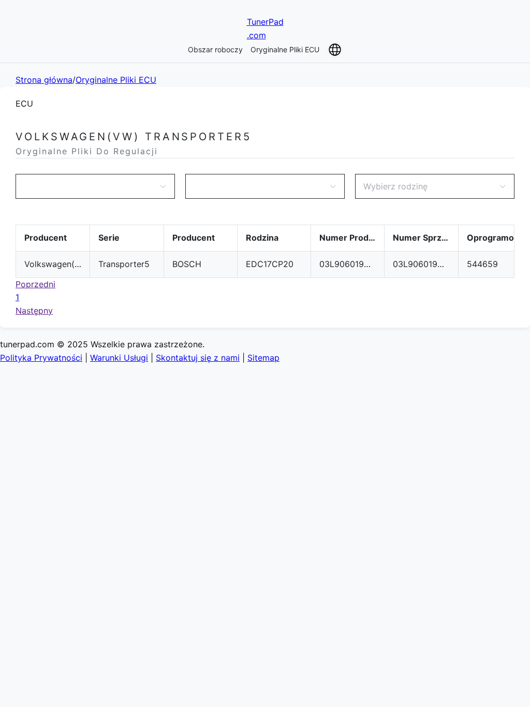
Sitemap (263, 357)
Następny (34, 310)
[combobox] (90, 186)
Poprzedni (35, 284)
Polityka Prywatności (41, 357)
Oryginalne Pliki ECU (285, 49)
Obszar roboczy (215, 49)
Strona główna (44, 80)
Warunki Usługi (119, 357)
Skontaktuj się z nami (198, 357)
